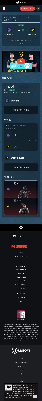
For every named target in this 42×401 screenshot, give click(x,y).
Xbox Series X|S (21, 270)
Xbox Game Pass (21, 266)
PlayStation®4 (21, 281)
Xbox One (21, 273)
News (21, 370)
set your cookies (16, 397)
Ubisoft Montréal (21, 256)
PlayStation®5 (21, 277)
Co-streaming (26, 8)
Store (21, 358)
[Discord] (21, 227)
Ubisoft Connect (21, 362)
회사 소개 (21, 366)
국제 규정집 (21, 297)
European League (10, 17)
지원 (21, 374)
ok (34, 396)
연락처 (21, 381)
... (24, 17)
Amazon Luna (21, 288)
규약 (21, 301)
